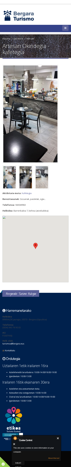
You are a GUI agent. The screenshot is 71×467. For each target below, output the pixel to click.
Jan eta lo (18, 38)
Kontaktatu (10, 350)
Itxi (58, 438)
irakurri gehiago (18, 463)
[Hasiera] (24, 15)
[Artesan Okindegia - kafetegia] (34, 114)
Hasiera (6, 38)
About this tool (53, 458)
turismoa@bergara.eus (13, 343)
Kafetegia (27, 193)
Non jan (30, 38)
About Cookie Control (15, 438)
